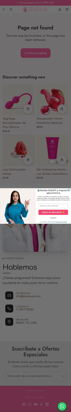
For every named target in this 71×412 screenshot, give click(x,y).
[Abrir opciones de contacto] (62, 406)
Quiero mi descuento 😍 (53, 212)
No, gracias (53, 218)
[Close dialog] (69, 190)
